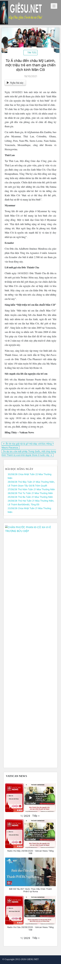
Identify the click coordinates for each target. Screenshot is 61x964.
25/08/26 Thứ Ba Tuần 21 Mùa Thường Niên (30, 497)
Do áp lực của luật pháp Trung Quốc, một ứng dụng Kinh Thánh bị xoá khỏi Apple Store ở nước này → (29, 453)
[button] (36, 816)
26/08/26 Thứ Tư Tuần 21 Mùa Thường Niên (30, 493)
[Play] (30, 797)
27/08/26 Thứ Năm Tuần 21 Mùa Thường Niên (31, 489)
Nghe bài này (16, 82)
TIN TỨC (32, 52)
